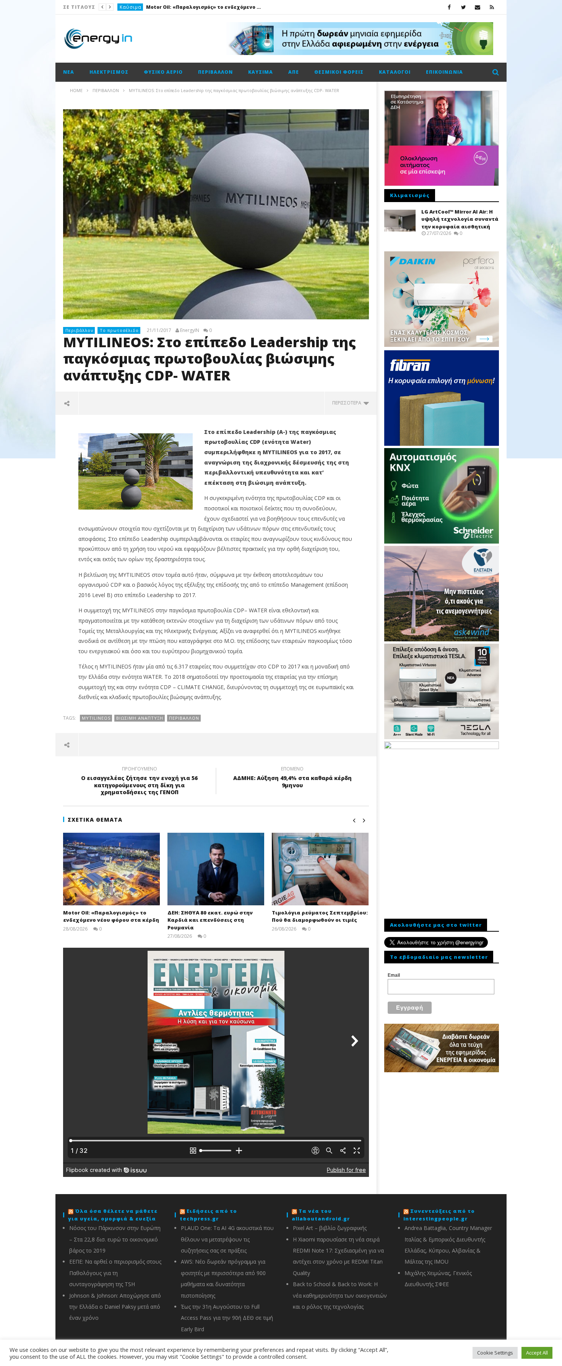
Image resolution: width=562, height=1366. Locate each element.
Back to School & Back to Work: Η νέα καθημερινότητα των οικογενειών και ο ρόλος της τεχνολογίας (340, 1295)
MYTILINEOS (96, 718)
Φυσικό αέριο (163, 72)
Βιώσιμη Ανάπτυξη (139, 718)
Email (394, 975)
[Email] (478, 7)
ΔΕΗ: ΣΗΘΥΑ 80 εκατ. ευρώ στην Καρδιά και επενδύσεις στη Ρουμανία (210, 920)
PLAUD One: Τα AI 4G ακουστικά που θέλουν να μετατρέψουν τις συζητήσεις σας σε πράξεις (227, 1239)
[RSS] (492, 7)
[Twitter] (463, 7)
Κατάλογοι (395, 72)
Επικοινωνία (444, 72)
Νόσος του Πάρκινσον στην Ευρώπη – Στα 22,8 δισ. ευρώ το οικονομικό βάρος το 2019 (115, 1239)
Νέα (68, 72)
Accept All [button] (537, 1352)
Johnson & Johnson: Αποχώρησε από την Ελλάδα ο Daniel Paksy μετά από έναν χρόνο (115, 1307)
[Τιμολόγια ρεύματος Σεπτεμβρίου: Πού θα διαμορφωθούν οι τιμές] (320, 869)
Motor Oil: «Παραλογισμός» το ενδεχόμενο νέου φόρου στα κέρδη (203, 7)
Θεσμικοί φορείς (339, 72)
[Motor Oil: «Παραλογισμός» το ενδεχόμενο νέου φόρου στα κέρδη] (111, 869)
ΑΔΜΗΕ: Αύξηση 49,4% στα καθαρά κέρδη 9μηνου (292, 778)
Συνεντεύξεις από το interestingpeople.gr (439, 1214)
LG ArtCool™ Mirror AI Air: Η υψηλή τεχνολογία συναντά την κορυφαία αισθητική (460, 219)
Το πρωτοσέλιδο (119, 330)
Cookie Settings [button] (495, 1352)
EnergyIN (189, 330)
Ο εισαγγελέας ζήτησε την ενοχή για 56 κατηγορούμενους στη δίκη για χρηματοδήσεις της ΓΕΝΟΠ (139, 782)
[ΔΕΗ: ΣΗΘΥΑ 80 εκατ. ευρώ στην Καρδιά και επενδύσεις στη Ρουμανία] (215, 869)
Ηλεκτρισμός (108, 72)
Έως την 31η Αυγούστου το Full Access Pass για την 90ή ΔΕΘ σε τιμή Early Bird (227, 1318)
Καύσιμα (130, 7)
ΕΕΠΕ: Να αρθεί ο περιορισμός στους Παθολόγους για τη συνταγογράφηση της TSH (115, 1273)
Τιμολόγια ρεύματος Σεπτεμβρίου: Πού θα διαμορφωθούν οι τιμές (320, 916)
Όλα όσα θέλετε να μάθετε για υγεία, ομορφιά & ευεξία (113, 1214)
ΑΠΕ (293, 72)
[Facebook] (449, 7)
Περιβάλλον (215, 72)
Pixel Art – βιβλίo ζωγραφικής (330, 1228)
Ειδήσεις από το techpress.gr (208, 1214)
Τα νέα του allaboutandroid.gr (321, 1214)
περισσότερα (348, 403)
